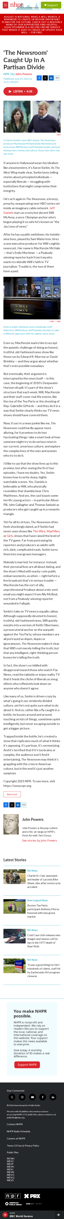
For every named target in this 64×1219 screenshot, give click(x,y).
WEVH (10, 1166)
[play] (5, 1214)
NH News (32, 870)
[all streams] (59, 1215)
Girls (10, 536)
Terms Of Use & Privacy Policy (23, 1145)
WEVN (10, 1172)
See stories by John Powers (39, 840)
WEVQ (10, 1177)
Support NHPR (27, 1065)
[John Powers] (11, 824)
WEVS (10, 1180)
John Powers (23, 74)
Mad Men (53, 531)
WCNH (10, 1158)
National (12, 794)
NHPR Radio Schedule (18, 1131)
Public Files (13, 1152)
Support (52, 5)
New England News (37, 900)
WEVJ (10, 1169)
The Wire (39, 531)
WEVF (10, 1164)
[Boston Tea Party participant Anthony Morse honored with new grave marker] (14, 906)
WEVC (10, 1161)
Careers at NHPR (16, 1138)
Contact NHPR (15, 1124)
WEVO (10, 1174)
